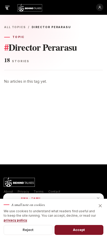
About (8, 192)
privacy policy (15, 220)
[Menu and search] (7, 7)
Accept (79, 230)
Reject (28, 230)
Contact (54, 192)
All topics (15, 27)
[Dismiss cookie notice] (100, 206)
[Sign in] (99, 7)
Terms (39, 192)
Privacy (23, 192)
